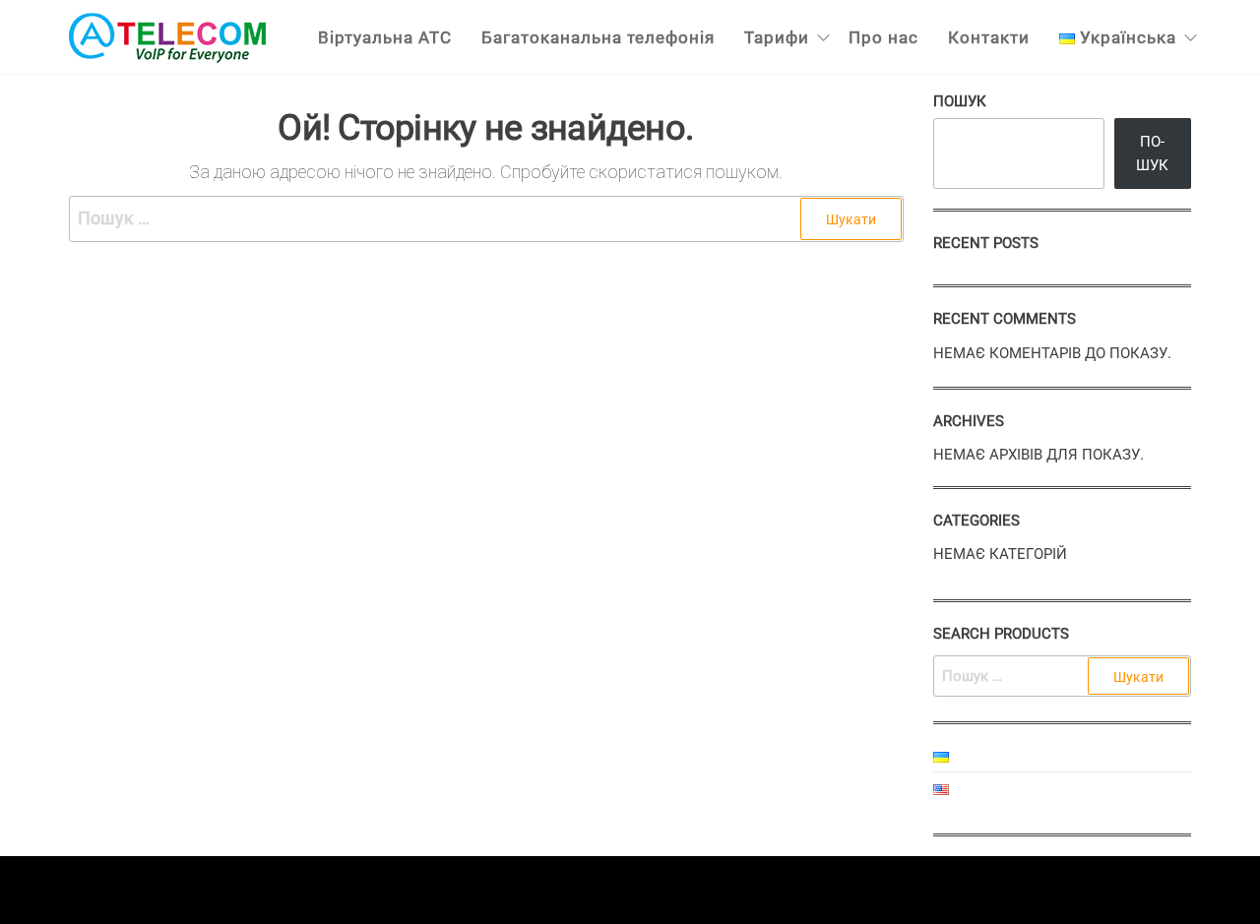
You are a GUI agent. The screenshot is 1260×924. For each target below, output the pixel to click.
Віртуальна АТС (385, 37)
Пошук (959, 101)
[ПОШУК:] (1062, 676)
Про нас (883, 37)
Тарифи (776, 37)
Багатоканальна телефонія (598, 37)
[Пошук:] (486, 219)
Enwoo (610, 889)
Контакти (989, 37)
